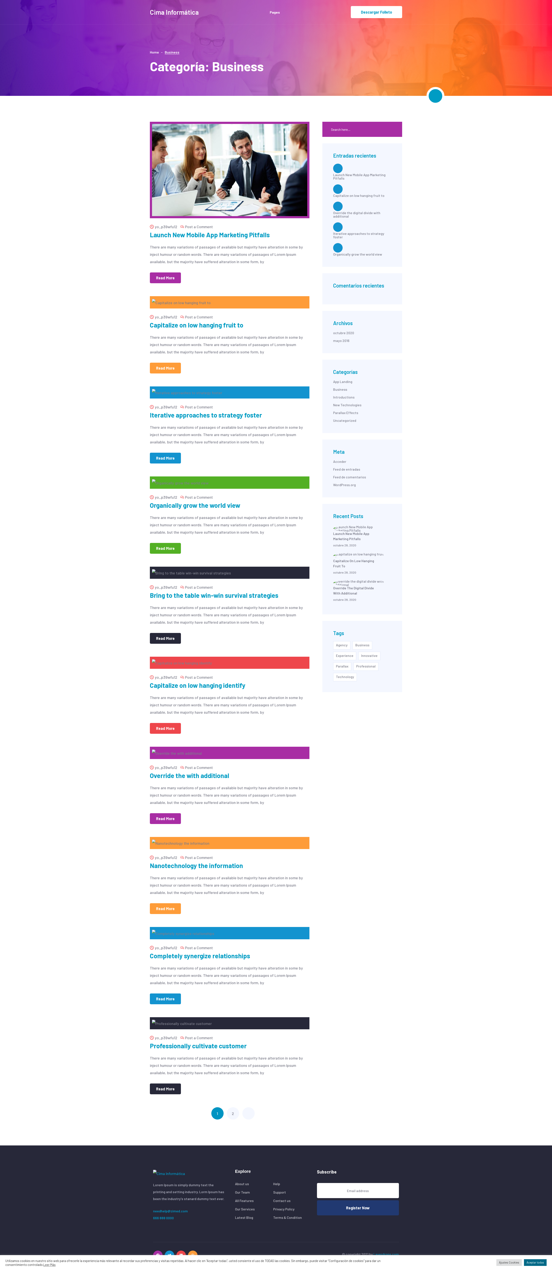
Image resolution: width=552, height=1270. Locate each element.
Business (340, 389)
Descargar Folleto (376, 12)
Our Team (242, 1192)
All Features (244, 1200)
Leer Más (49, 1265)
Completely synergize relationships (200, 956)
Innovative (369, 655)
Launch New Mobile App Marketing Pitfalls (210, 235)
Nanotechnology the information (196, 865)
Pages (275, 12)
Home (154, 52)
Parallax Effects (345, 412)
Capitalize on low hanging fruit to (196, 325)
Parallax (342, 666)
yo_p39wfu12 (166, 226)
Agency (342, 645)
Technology (345, 677)
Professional (366, 666)
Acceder (339, 461)
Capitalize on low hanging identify (197, 685)
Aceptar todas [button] (535, 1262)
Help (276, 1184)
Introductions (343, 397)
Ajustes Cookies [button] (509, 1262)
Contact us (281, 1200)
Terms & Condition (287, 1217)
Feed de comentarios (349, 477)
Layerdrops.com (386, 1254)
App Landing (342, 381)
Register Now (358, 1207)
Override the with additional (189, 775)
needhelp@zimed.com (170, 1211)
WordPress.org (344, 485)
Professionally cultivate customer (198, 1046)
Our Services (245, 1209)
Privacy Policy (284, 1209)
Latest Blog (244, 1217)
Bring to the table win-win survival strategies (214, 595)
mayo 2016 (341, 340)
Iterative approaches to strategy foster (206, 415)
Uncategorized (344, 420)
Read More (165, 277)
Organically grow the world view (195, 505)
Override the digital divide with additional (356, 214)
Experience (344, 655)
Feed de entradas (346, 469)
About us (242, 1184)
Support (279, 1192)
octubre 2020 (343, 333)
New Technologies (347, 405)
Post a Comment (199, 226)
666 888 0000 (163, 1218)
